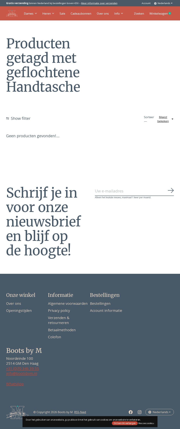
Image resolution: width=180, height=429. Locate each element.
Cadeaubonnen (81, 13)
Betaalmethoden (62, 329)
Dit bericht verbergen (125, 423)
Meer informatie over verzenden (99, 3)
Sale (62, 13)
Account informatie (106, 310)
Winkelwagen (161, 13)
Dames (28, 13)
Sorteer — (149, 119)
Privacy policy (59, 310)
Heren (46, 13)
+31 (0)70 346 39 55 (22, 368)
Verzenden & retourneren (58, 320)
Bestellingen (100, 303)
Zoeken (139, 13)
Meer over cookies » (146, 423)
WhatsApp (15, 383)
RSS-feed (80, 412)
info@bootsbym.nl (21, 373)
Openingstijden (19, 310)
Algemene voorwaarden (68, 303)
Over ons (103, 13)
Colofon (54, 336)
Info (117, 13)
